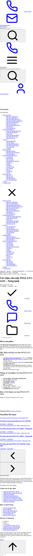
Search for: (3, 28)
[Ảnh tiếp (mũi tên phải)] (2, 555)
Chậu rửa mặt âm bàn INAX (13, 131)
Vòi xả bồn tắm (10, 147)
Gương (8, 164)
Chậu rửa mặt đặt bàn (11, 132)
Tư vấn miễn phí (4, 94)
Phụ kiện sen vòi (10, 138)
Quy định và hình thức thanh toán (11, 497)
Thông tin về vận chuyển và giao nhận (13, 500)
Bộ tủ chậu (9, 134)
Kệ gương (9, 165)
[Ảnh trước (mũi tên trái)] (0, 555)
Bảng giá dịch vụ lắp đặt (9, 512)
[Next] (12, 468)
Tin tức (5, 181)
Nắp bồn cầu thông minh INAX (14, 121)
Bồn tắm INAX (7, 149)
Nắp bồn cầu (9, 126)
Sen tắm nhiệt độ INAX (12, 144)
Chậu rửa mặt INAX (8, 129)
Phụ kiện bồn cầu (10, 128)
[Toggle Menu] (12, 65)
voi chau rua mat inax (15, 411)
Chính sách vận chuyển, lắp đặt (11, 491)
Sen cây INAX (10, 142)
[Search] (12, 35)
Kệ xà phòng (9, 168)
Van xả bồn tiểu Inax (11, 180)
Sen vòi (5, 139)
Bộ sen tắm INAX (11, 141)
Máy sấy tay (9, 175)
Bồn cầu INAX (7, 115)
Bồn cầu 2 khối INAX (12, 118)
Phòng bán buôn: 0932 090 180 (11, 528)
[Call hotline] (12, 53)
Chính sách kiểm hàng (8, 501)
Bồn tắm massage (10, 151)
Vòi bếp (8, 148)
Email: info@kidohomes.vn (10, 530)
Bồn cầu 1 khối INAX (12, 116)
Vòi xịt (8, 172)
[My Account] (21, 94)
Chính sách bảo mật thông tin (10, 496)
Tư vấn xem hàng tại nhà (9, 508)
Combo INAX (7, 183)
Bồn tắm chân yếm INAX (13, 152)
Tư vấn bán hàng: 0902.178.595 (11, 525)
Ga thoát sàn (9, 157)
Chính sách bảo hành (8, 494)
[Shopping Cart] (12, 106)
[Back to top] (12, 546)
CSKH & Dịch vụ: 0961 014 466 (11, 527)
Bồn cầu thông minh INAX (13, 119)
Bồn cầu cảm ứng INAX (12, 122)
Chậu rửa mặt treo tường (12, 135)
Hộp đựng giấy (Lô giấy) (12, 161)
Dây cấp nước (10, 159)
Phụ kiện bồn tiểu (10, 178)
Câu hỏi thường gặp (8, 513)
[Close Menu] (12, 198)
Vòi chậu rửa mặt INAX (12, 145)
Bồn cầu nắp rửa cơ (11, 123)
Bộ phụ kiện (9, 158)
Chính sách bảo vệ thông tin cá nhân (12, 498)
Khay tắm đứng (10, 154)
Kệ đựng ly (9, 162)
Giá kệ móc (9, 171)
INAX (12, 381)
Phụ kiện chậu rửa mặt (12, 136)
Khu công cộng (7, 174)
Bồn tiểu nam (9, 177)
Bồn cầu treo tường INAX (13, 125)
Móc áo (8, 170)
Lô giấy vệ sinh (10, 167)
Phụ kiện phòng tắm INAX (10, 155)
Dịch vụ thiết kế (7, 509)
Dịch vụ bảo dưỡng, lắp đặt (10, 510)
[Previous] (12, 456)
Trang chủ (2, 271)
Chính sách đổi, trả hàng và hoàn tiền (12, 493)
